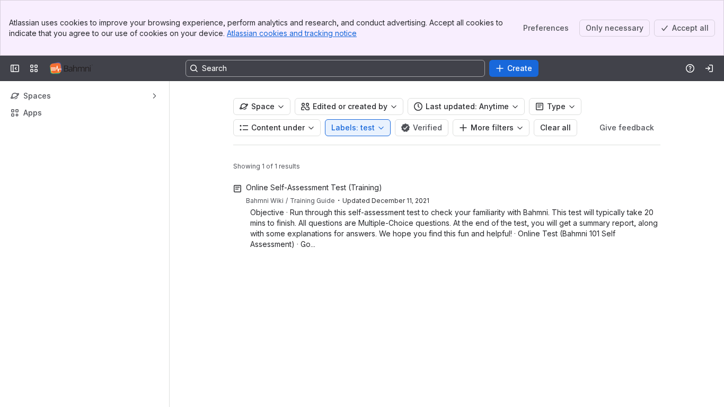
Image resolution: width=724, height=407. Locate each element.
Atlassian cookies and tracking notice (292, 33)
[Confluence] (71, 68)
